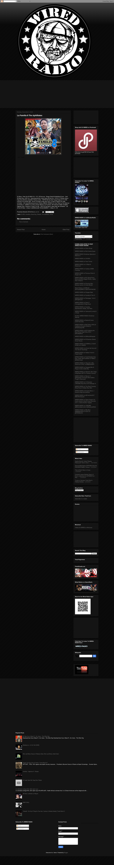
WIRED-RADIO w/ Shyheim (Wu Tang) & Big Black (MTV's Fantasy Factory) (86, 372)
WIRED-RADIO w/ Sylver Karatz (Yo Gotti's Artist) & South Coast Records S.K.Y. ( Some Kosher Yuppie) (85, 401)
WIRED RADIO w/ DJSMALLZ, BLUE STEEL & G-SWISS (85, 344)
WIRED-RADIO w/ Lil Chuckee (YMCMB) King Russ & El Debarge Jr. (85, 382)
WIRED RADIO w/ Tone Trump (83, 261)
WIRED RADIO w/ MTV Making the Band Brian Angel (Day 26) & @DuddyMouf (85, 332)
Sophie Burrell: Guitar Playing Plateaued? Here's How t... (83, 462)
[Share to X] (50, 212)
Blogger (66, 852)
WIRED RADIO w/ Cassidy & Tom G (85, 295)
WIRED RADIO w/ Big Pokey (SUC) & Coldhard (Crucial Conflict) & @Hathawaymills (85, 326)
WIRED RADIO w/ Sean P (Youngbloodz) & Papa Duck (83, 303)
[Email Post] (43, 212)
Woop (51, 214)
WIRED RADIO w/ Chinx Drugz (83, 248)
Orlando (39, 214)
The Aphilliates (45, 214)
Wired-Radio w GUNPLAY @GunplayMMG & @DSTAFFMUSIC (85, 288)
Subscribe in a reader (81, 498)
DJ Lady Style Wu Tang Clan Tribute (32, 780)
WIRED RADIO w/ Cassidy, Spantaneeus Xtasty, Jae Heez (83, 307)
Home (44, 229)
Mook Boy (33, 214)
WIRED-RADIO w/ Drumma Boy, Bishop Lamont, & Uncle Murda (84, 284)
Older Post (66, 229)
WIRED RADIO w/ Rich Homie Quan (85, 251)
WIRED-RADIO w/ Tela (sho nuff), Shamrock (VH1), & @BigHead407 (84, 363)
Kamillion (28, 214)
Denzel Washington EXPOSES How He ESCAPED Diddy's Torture (86, 466)
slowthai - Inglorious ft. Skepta (31, 771)
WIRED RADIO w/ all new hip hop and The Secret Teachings (85, 348)
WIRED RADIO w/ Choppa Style (84, 292)
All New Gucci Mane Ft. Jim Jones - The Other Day (36, 736)
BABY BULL (26, 802)
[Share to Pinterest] (53, 212)
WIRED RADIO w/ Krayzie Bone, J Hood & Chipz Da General (84, 391)
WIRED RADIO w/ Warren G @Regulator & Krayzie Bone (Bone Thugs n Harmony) (84, 377)
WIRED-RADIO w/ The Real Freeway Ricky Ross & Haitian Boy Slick (85, 387)
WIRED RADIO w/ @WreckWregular (85, 336)
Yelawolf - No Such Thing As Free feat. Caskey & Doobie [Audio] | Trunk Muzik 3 (44, 811)
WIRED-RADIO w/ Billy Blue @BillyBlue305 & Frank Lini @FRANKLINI (82, 411)
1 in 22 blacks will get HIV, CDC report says (27, 789)
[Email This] (46, 212)
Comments (80, 452)
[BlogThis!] (48, 212)
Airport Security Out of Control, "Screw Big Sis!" (35, 762)
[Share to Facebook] (51, 212)
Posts (79, 449)
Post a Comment (23, 222)
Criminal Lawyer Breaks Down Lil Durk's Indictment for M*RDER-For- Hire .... (85, 476)
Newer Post (20, 229)
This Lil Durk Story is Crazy (82, 470)
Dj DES (23, 214)
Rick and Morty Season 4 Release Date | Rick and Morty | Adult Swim (41, 754)
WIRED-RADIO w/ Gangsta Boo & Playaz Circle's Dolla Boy (84, 368)
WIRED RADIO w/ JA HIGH (82, 258)
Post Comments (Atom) (47, 234)
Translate (88, 238)
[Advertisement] (57, 92)
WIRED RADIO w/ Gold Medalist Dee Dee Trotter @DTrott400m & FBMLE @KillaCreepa (85, 358)
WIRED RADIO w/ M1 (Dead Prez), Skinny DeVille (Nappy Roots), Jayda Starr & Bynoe (85, 279)
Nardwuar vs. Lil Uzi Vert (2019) (31, 745)
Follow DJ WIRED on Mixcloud (83, 527)
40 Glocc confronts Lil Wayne (30, 793)
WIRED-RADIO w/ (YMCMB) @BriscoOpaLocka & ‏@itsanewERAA (85, 406)
